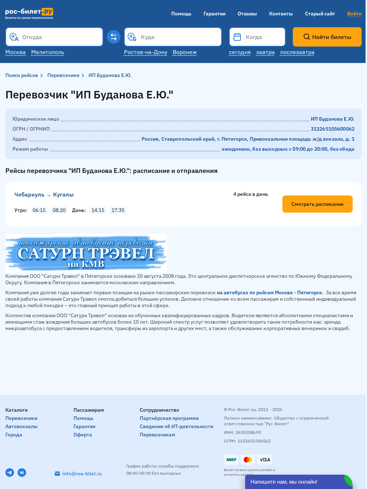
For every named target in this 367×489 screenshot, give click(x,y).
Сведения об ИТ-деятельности (176, 426)
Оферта (82, 434)
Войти (354, 13)
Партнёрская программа (169, 418)
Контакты (281, 13)
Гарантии (214, 13)
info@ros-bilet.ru (82, 473)
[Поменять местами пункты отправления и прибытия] (113, 37)
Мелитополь (47, 51)
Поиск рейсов (21, 75)
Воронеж (185, 51)
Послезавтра (297, 51)
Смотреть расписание (317, 204)
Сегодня (240, 51)
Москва (15, 51)
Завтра (265, 51)
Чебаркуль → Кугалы (44, 194)
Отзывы (247, 13)
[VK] (22, 472)
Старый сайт (320, 13)
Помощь (181, 13)
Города (13, 434)
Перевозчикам (157, 434)
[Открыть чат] (299, 482)
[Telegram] (9, 472)
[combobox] (54, 37)
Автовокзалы (21, 426)
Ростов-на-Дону (145, 51)
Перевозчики (63, 75)
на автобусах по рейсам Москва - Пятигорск (269, 292)
